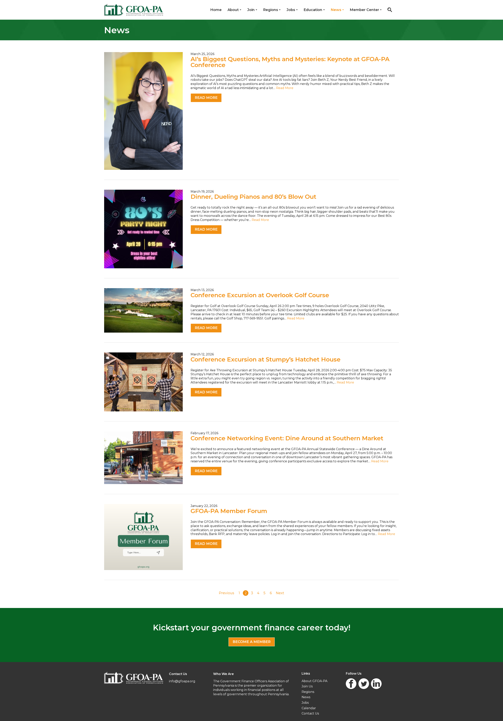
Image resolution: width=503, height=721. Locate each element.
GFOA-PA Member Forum (229, 511)
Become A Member (252, 642)
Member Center (364, 10)
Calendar (309, 708)
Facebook (351, 683)
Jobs (290, 10)
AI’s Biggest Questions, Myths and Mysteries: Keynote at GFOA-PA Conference (290, 62)
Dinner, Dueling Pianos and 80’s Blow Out (253, 196)
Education (313, 10)
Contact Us (310, 713)
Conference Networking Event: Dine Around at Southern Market (287, 438)
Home (216, 10)
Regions (270, 10)
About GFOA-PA (314, 681)
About (233, 10)
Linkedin (376, 683)
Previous (226, 593)
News (336, 10)
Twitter (363, 683)
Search (389, 9)
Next (280, 593)
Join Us (307, 686)
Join (251, 10)
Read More (284, 88)
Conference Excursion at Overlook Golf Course (260, 295)
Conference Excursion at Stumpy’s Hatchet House (266, 359)
